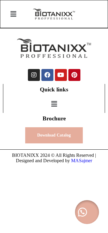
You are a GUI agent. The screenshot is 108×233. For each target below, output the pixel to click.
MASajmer (81, 160)
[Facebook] (47, 75)
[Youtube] (61, 75)
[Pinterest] (74, 75)
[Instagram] (34, 75)
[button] (13, 14)
